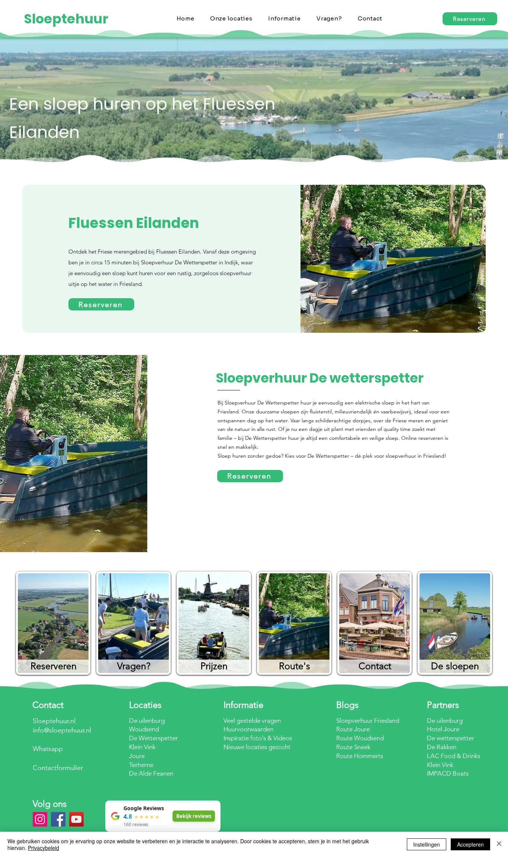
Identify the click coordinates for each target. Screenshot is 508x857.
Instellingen (426, 844)
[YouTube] (76, 819)
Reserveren (53, 665)
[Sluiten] (499, 844)
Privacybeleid (43, 847)
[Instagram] (40, 819)
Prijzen (214, 665)
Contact (375, 665)
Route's (294, 665)
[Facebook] (58, 819)
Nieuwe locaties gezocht (257, 747)
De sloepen (455, 665)
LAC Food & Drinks (453, 756)
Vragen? (134, 665)
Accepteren (470, 844)
